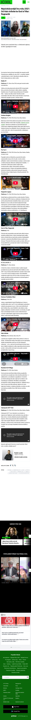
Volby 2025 (25, 664)
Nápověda (18, 696)
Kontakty (17, 690)
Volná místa (5, 685)
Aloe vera (25, 666)
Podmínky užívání (6, 692)
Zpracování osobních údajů (20, 693)
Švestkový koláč (15, 672)
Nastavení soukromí (20, 701)
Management (18, 683)
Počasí (24, 659)
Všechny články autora (20, 457)
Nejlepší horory (24, 657)
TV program (8, 659)
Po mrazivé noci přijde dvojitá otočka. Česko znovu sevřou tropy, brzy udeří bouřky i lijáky (15, 640)
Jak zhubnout (6, 657)
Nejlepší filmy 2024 (15, 657)
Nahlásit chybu (6, 701)
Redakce (17, 698)
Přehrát (5, 576)
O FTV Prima (5, 683)
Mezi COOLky (5, 578)
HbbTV (4, 690)
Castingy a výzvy (19, 688)
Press (17, 685)
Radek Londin (9, 18)
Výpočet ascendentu (22, 668)
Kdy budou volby (10, 661)
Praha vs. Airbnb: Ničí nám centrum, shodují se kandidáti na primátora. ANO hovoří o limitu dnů (15, 626)
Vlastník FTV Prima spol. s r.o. (8, 699)
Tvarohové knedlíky (10, 670)
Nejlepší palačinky (20, 670)
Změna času (15, 659)
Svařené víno (6, 666)
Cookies (5, 696)
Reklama (5, 688)
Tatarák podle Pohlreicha (16, 666)
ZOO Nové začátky (20, 661)
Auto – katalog (6, 664)
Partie (20, 659)
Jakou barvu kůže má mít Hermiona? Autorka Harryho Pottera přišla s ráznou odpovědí (10, 542)
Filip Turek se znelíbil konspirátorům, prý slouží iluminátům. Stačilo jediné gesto (12, 633)
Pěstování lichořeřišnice (10, 668)
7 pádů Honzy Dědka (16, 664)
